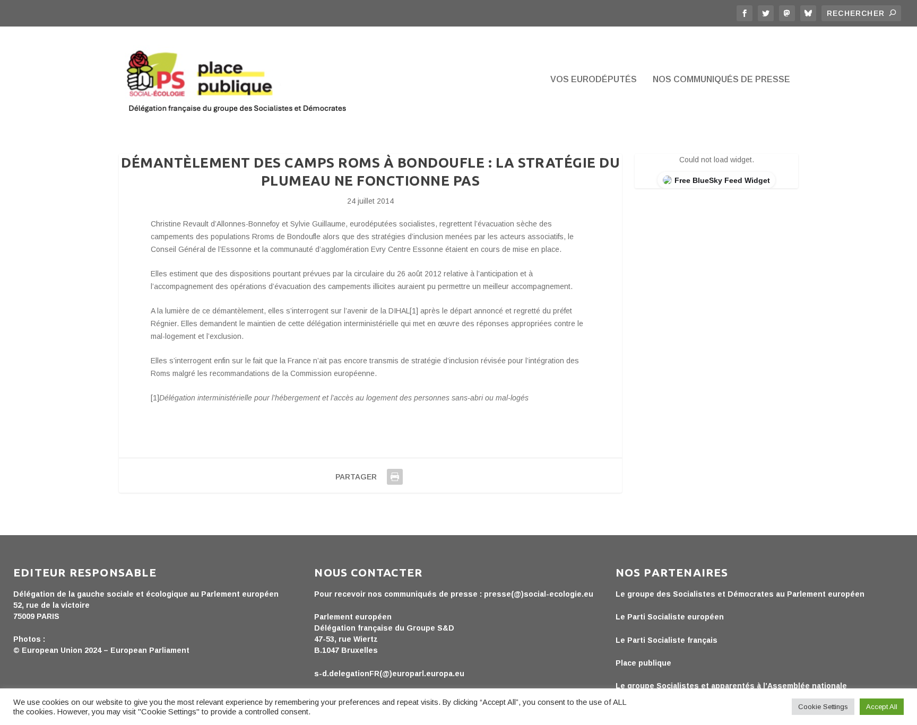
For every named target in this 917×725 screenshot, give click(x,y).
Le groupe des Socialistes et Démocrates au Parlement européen (740, 594)
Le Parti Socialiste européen (670, 617)
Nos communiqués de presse (721, 79)
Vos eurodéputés (593, 79)
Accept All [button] (881, 707)
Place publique (643, 663)
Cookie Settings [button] (823, 707)
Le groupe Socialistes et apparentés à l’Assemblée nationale (731, 686)
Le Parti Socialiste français (666, 640)
